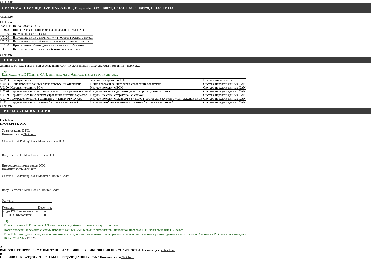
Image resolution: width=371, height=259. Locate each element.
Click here (29, 134)
